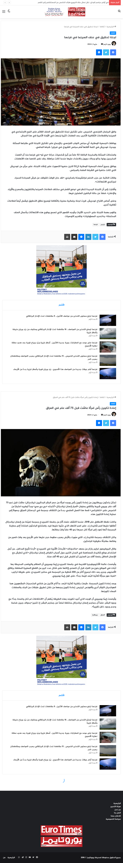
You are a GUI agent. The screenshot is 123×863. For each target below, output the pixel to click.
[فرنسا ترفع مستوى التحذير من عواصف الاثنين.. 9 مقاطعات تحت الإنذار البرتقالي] (108, 320)
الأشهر (61, 305)
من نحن (117, 809)
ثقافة (102, 26)
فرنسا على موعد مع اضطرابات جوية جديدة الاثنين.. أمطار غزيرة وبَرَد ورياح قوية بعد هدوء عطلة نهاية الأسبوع (54, 344)
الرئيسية (110, 26)
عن (4, 857)
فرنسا (96, 224)
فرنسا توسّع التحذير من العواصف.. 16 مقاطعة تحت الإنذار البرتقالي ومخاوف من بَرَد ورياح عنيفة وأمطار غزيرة (54, 331)
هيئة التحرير (115, 806)
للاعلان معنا (116, 816)
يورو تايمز (107, 44)
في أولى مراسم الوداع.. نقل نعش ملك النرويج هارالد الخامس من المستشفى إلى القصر (72, 2)
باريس (102, 224)
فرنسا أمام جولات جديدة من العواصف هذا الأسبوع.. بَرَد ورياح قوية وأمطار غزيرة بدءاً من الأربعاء (55, 369)
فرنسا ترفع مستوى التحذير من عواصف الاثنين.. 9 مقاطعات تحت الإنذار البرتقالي (61, 316)
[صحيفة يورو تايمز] (61, 11)
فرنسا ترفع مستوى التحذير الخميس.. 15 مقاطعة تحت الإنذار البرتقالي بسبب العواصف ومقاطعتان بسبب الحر (53, 357)
